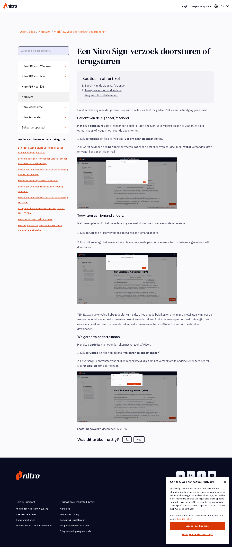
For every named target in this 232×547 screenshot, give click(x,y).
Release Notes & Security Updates (34, 525)
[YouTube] (212, 475)
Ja (127, 439)
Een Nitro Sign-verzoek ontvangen (35, 219)
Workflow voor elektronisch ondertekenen (80, 31)
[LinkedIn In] (180, 475)
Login (185, 6)
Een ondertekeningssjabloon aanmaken (38, 180)
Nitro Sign (44, 31)
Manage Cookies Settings (197, 534)
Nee (138, 439)
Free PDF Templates (26, 514)
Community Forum (25, 520)
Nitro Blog (65, 508)
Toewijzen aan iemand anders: (103, 90)
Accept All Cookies (197, 526)
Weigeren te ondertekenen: (101, 95)
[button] (127, 183)
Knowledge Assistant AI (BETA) (32, 508)
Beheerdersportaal (33, 127)
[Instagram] (191, 475)
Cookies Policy (184, 519)
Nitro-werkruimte (32, 107)
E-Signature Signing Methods (75, 531)
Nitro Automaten (32, 117)
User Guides (27, 31)
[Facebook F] (201, 475)
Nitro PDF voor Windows (36, 66)
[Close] (225, 482)
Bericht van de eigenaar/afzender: (105, 85)
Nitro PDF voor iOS (33, 86)
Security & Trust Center (72, 520)
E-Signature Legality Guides (75, 525)
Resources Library (69, 514)
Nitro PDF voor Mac (34, 76)
